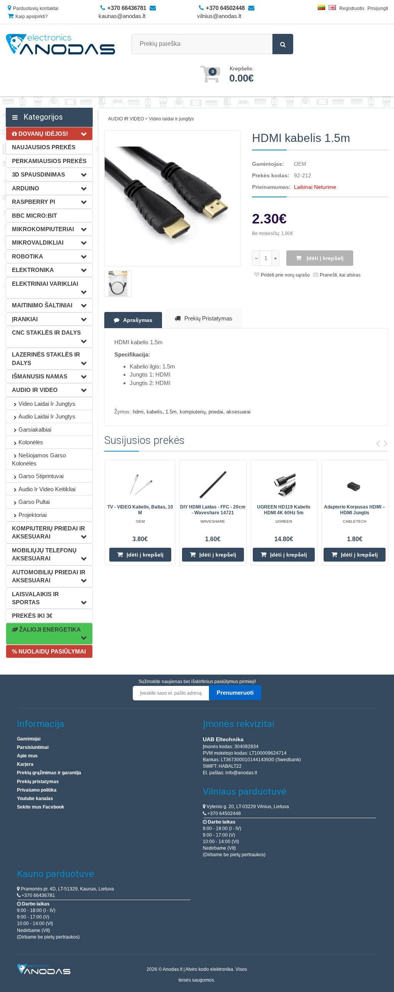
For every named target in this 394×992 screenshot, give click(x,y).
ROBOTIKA (27, 256)
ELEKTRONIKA (33, 270)
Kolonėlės (30, 442)
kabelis (154, 412)
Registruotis (351, 8)
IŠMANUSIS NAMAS (39, 376)
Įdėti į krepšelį (324, 258)
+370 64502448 (223, 813)
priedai (216, 412)
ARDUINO (25, 188)
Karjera (25, 764)
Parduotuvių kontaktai (35, 8)
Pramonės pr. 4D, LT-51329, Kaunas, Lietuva (67, 889)
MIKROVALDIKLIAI (37, 242)
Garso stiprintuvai (40, 476)
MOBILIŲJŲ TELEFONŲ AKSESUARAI (44, 554)
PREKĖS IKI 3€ (32, 615)
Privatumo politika (37, 790)
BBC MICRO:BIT (34, 215)
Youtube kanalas (35, 798)
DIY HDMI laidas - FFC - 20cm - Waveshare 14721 (212, 509)
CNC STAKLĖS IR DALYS (46, 332)
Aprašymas (137, 320)
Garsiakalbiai (34, 429)
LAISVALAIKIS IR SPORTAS (35, 598)
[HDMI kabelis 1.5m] (172, 198)
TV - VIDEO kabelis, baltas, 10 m (140, 509)
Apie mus (27, 756)
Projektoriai (32, 515)
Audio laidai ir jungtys (46, 416)
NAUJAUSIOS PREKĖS (43, 147)
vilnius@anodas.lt (219, 16)
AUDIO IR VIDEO (35, 390)
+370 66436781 (37, 895)
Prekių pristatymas (208, 318)
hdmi (138, 412)
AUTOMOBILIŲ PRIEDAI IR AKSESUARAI (48, 576)
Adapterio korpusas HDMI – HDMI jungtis (354, 509)
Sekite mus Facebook (40, 807)
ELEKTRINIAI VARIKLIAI (45, 283)
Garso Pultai (34, 502)
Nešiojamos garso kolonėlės (39, 459)
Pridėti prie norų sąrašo (285, 275)
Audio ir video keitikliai (46, 489)
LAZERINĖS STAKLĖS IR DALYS (46, 358)
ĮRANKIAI (25, 319)
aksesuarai (238, 412)
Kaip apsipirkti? (31, 16)
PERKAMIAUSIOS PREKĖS (49, 161)
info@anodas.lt (241, 772)
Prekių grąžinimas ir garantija (49, 772)
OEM (300, 164)
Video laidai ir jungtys (46, 403)
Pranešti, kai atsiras (340, 275)
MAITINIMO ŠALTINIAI (42, 305)
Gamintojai (28, 739)
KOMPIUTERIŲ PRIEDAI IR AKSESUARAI (48, 532)
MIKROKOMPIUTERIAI (43, 229)
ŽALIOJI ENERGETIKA (49, 629)
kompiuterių (192, 412)
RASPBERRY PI (33, 201)
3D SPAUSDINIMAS (38, 174)
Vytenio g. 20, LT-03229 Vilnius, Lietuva (247, 806)
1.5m (171, 412)
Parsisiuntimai (32, 747)
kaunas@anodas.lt (121, 16)
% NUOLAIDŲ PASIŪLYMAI (49, 651)
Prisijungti (377, 8)
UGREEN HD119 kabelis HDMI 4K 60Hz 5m (284, 509)
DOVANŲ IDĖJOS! (42, 133)
